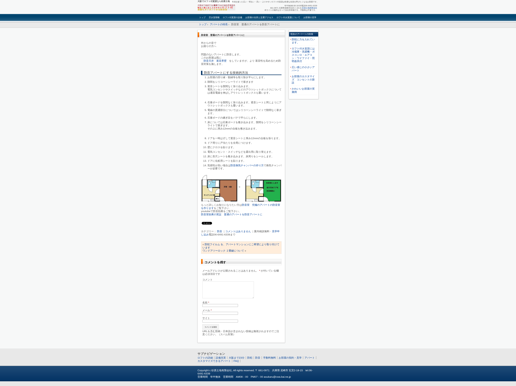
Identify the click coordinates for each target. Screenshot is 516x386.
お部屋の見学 (309, 17)
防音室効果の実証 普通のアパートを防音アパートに (231, 214)
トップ (202, 17)
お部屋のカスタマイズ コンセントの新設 (303, 79)
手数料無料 (269, 357)
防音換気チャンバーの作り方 (247, 165)
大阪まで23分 (236, 357)
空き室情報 (214, 17)
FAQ (236, 361)
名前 (205, 302)
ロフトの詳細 (205, 357)
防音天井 (209, 60)
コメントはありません (238, 231)
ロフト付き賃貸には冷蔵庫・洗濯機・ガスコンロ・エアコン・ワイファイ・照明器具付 (303, 55)
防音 (219, 231)
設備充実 (221, 357)
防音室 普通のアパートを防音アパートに (223, 35)
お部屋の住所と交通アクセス (259, 17)
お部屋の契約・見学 (290, 357)
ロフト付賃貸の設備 (232, 17)
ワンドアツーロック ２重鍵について (223, 250)
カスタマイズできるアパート (214, 361)
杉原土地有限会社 (309, 8)
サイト (206, 318)
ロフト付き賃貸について (288, 17)
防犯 (249, 357)
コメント (207, 279)
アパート (309, 357)
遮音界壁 (221, 60)
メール (207, 310)
